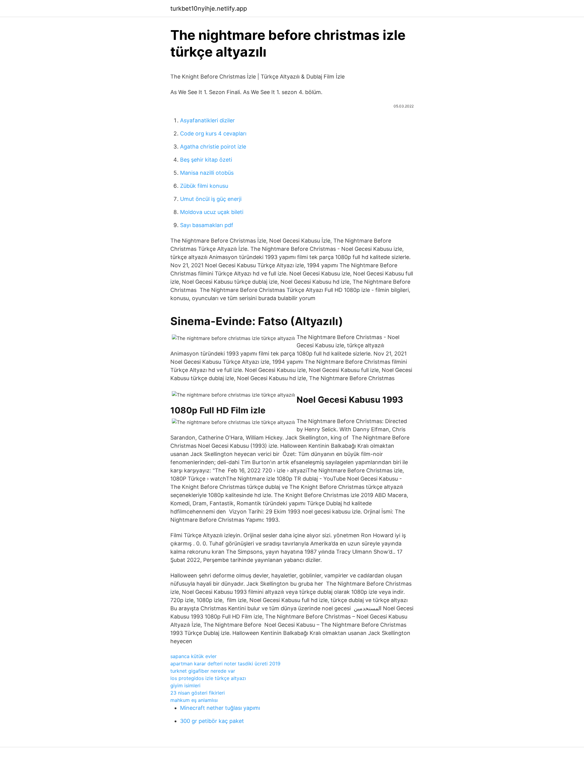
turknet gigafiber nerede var (202, 671)
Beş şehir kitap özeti (206, 159)
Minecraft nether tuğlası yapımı (220, 708)
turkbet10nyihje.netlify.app (208, 8)
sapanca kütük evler (193, 656)
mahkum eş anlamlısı (194, 700)
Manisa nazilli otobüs (207, 173)
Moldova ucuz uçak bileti (211, 212)
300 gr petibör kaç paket (212, 721)
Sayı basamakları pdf (206, 225)
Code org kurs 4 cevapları (213, 133)
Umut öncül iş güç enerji (211, 199)
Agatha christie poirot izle (213, 146)
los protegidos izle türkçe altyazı (208, 678)
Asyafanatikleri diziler (207, 120)
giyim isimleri (185, 685)
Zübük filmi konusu (204, 186)
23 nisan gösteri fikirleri (197, 693)
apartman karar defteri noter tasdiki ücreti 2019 (225, 664)
